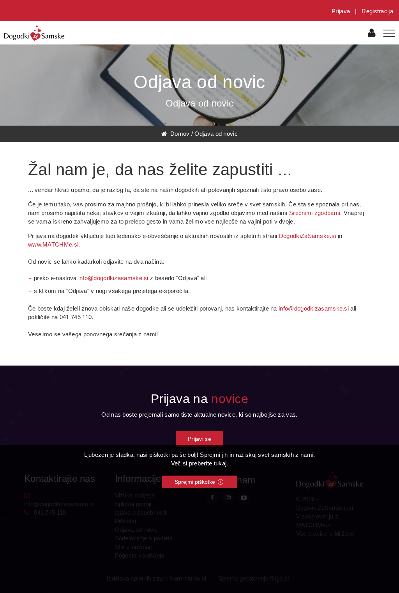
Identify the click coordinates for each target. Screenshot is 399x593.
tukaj (220, 463)
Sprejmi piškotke (196, 482)
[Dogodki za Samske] (34, 32)
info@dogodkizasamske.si (113, 278)
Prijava (341, 11)
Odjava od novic (216, 133)
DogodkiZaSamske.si (307, 236)
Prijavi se (199, 439)
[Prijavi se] (372, 34)
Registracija (377, 11)
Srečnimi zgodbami (314, 213)
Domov (178, 133)
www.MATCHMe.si (53, 244)
